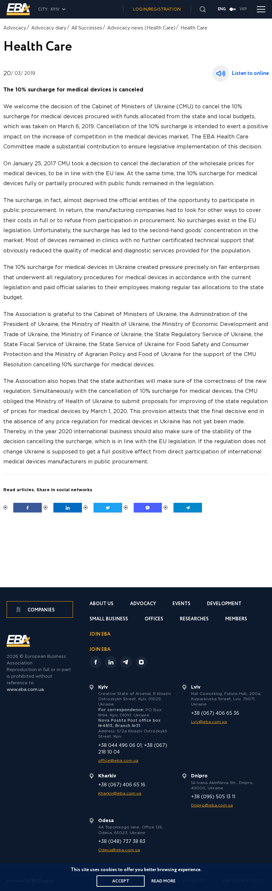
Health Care (193, 28)
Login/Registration (157, 9)
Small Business (109, 619)
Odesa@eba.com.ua (119, 850)
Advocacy (14, 28)
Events (181, 604)
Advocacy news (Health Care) (141, 28)
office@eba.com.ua (118, 760)
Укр (243, 9)
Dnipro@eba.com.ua (212, 805)
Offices (154, 619)
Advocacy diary (48, 28)
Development (224, 604)
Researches (194, 619)
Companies (41, 610)
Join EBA (100, 635)
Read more (163, 881)
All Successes (86, 28)
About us (101, 604)
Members (236, 619)
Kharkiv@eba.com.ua (119, 793)
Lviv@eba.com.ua (209, 722)
